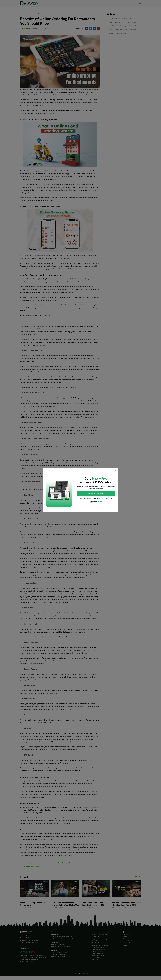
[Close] (116, 470)
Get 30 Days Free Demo (96, 493)
